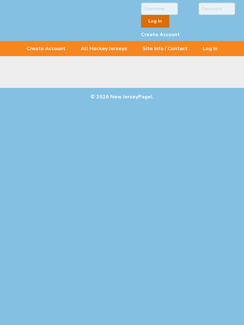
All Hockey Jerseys (104, 48)
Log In (210, 48)
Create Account (160, 34)
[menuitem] (46, 48)
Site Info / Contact (164, 48)
